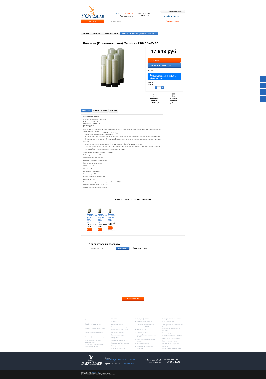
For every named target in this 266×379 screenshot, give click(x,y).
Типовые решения (162, 3)
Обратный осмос (117, 324)
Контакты (181, 3)
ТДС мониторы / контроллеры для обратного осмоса (172, 325)
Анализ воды (89, 320)
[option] (89, 219)
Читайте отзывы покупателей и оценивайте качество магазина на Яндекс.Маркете (163, 76)
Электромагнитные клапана (171, 319)
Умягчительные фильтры (119, 327)
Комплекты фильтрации (170, 344)
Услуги (116, 3)
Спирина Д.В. (95, 372)
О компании (107, 3)
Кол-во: (150, 88)
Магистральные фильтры (119, 329)
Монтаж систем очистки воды (95, 328)
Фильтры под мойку (117, 346)
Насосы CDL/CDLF (143, 332)
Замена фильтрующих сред (94, 337)
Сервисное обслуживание (94, 332)
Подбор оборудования (93, 324)
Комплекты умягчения (169, 341)
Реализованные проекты (144, 3)
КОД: (149, 70)
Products (114, 319)
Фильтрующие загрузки (145, 321)
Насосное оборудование (145, 324)
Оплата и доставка (127, 3)
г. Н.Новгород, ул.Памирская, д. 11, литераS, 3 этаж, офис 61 (120, 360)
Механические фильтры (119, 340)
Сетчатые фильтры (117, 335)
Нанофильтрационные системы (173, 335)
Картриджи (115, 337)
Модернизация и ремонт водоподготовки (93, 341)
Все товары (92, 21)
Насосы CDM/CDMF (143, 327)
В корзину (156, 60)
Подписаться (122, 248)
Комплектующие (168, 321)
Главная (86, 33)
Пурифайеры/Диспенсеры (120, 343)
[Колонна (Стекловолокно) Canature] (113, 88)
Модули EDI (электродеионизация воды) (172, 347)
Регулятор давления (169, 333)
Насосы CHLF (141, 329)
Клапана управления (118, 348)
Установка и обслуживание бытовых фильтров (94, 345)
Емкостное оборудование (171, 338)
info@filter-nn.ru (171, 16)
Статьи (173, 3)
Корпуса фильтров (111, 33)
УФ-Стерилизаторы (143, 344)
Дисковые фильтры (117, 332)
